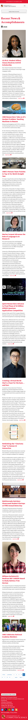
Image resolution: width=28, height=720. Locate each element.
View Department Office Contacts (8, 694)
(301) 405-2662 (11, 707)
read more (20, 98)
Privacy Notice (13, 712)
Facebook (2, 710)
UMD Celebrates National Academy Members (12, 635)
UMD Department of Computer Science (11, 6)
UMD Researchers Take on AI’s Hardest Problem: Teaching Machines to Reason (14, 119)
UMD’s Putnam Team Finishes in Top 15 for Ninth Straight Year (13, 173)
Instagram (9, 710)
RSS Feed (16, 710)
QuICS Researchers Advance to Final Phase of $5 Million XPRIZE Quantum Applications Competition (13, 307)
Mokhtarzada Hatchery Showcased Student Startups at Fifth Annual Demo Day (13, 503)
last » (21, 677)
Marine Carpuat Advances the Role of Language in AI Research (13, 236)
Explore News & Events (14, 11)
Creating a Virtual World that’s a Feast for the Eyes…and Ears (13, 382)
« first (3, 674)
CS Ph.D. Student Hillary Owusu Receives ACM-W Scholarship (11, 62)
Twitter (6, 710)
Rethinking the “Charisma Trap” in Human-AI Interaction (12, 445)
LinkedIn (13, 710)
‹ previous (9, 674)
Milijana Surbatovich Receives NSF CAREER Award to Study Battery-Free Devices (13, 579)
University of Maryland (14, 1)
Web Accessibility (5, 712)
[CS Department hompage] (14, 716)
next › (16, 677)
